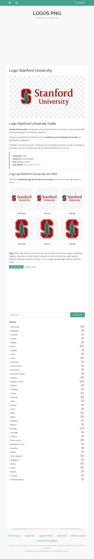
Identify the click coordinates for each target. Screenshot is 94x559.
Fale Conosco (14, 536)
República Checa (17, 444)
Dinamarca (15, 370)
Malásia (14, 421)
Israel (13, 409)
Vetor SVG (62, 536)
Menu (15, 3)
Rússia (13, 452)
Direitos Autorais (78, 536)
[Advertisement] (47, 43)
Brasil (13, 346)
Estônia (14, 385)
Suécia (13, 464)
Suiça (13, 468)
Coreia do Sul (16, 366)
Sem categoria (16, 456)
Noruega (14, 432)
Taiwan (13, 471)
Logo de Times (46, 536)
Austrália (14, 334)
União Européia (17, 479)
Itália (13, 413)
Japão (13, 417)
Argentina (15, 330)
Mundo (14, 428)
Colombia (15, 362)
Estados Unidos (30, 267)
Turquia (14, 475)
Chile (13, 354)
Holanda (14, 397)
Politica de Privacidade (47, 541)
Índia (13, 401)
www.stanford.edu (31, 164)
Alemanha (15, 327)
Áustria (14, 338)
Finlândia (14, 389)
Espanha (14, 377)
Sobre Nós (30, 536)
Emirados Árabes (18, 374)
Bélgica (14, 342)
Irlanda (13, 405)
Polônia (14, 436)
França (13, 393)
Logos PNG (47, 13)
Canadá (14, 350)
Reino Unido (16, 440)
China (13, 358)
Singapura (15, 460)
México (14, 424)
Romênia (14, 448)
